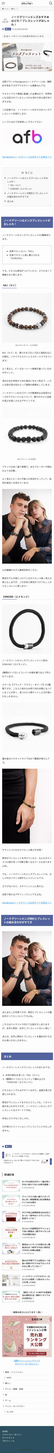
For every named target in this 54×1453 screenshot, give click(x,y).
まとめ (10, 201)
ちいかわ (9, 1411)
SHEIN (8, 1377)
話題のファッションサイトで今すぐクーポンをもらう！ (27, 1362)
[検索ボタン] (51, 3)
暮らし (7, 29)
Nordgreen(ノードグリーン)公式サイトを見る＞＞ (27, 156)
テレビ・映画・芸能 (14, 1388)
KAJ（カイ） (16, 185)
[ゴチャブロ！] (27, 3)
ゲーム (8, 1400)
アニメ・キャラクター (15, 1406)
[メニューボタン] (3, 3)
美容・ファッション (14, 1372)
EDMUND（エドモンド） (21, 188)
